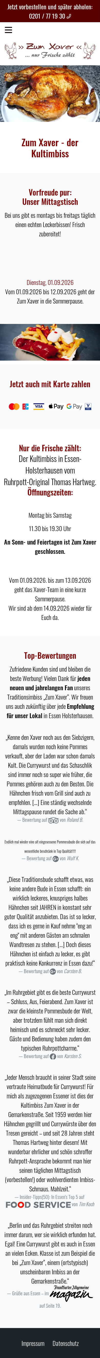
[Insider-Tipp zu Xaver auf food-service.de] (38, 1204)
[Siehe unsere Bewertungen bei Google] (56, 858)
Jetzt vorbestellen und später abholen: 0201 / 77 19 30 (50, 11)
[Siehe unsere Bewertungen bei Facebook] (53, 1056)
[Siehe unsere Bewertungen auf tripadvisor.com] (53, 819)
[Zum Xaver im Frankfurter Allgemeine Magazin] (71, 1293)
